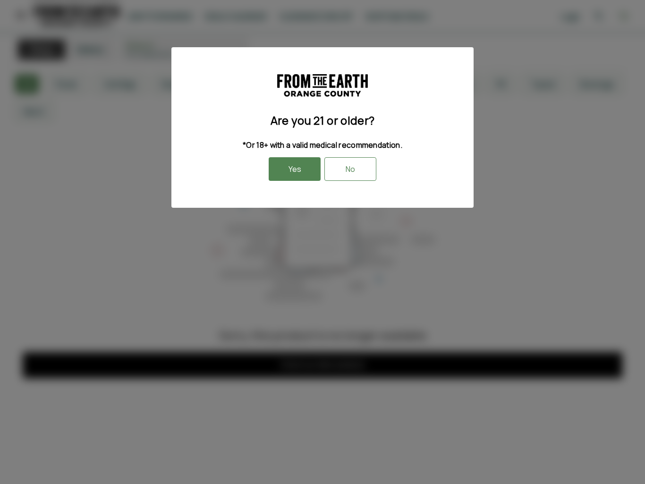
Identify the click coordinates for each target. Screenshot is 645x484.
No (350, 169)
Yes (295, 169)
